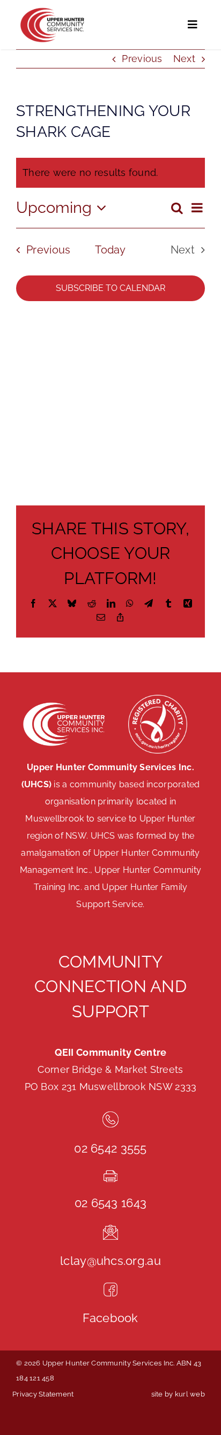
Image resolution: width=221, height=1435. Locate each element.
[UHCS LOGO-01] (51, 10)
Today (110, 249)
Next (184, 58)
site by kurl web (178, 1394)
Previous (142, 58)
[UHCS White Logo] (63, 703)
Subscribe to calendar (110, 288)
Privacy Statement (43, 1394)
